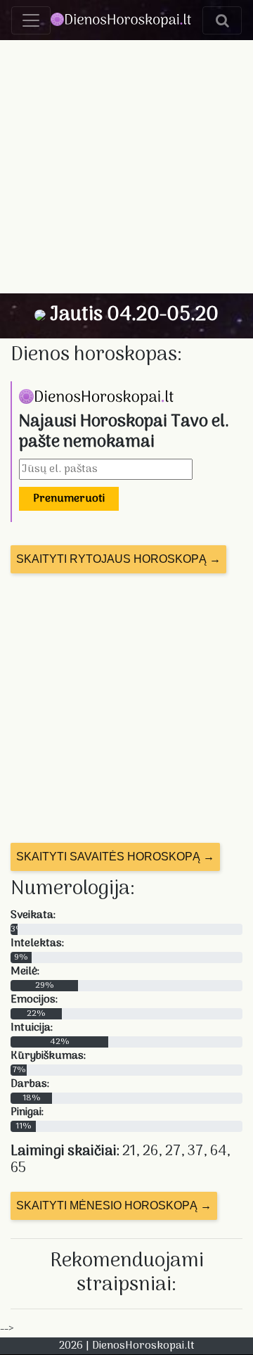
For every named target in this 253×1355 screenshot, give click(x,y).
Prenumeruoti (69, 499)
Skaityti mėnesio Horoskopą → (114, 1205)
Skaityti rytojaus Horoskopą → (118, 559)
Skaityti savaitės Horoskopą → (115, 857)
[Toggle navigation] (31, 20)
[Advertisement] (126, 166)
